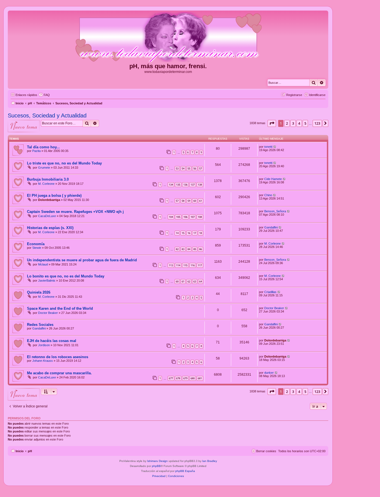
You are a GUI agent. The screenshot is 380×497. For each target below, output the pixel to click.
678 (178, 378)
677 (171, 378)
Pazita (36, 150)
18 (200, 233)
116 (193, 265)
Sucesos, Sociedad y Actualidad (47, 115)
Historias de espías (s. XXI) (50, 228)
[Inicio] (168, 37)
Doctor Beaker (48, 312)
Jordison (44, 345)
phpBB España (185, 471)
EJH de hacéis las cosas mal (51, 341)
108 (200, 217)
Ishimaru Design (157, 460)
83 (183, 249)
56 (194, 168)
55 (188, 168)
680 (193, 378)
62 (188, 281)
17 (194, 233)
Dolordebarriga (49, 199)
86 (200, 249)
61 (200, 201)
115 (185, 265)
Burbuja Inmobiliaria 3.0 (48, 179)
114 (178, 265)
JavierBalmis (46, 280)
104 (171, 217)
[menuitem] (44, 95)
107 (193, 217)
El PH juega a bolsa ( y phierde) (54, 195)
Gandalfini (271, 227)
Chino (268, 195)
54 (183, 168)
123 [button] (317, 123)
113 (171, 265)
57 (200, 168)
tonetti (268, 146)
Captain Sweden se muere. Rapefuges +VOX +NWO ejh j (75, 212)
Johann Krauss (42, 360)
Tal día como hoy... (43, 147)
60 (194, 201)
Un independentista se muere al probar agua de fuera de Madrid (82, 260)
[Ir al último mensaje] (275, 146)
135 (178, 184)
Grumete (44, 167)
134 (171, 184)
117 (200, 265)
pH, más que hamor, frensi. (168, 66)
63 (194, 281)
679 (185, 378)
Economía (36, 244)
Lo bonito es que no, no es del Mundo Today (65, 276)
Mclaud (43, 264)
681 (200, 378)
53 (177, 168)
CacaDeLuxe (47, 216)
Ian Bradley (209, 460)
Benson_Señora (275, 211)
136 (185, 184)
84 (188, 249)
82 (177, 249)
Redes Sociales (40, 325)
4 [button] (299, 123)
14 (177, 233)
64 (200, 281)
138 (200, 184)
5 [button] (305, 123)
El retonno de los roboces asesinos (57, 357)
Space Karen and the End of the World (60, 308)
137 (193, 184)
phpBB (156, 466)
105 (178, 217)
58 (183, 201)
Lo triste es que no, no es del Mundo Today (64, 163)
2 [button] (287, 123)
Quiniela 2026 (38, 292)
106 (185, 217)
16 (188, 233)
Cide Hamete (273, 179)
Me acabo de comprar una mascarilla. (59, 373)
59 (188, 201)
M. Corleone (46, 183)
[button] (272, 123)
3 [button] (293, 123)
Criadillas (270, 292)
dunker (269, 372)
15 (183, 233)
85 (194, 249)
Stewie (36, 247)
